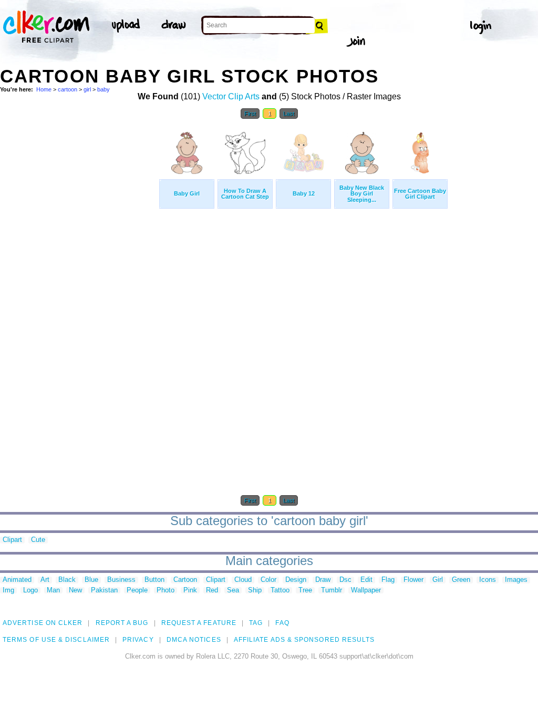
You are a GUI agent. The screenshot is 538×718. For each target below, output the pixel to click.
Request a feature (198, 623)
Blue (91, 580)
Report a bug (122, 623)
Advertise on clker (42, 623)
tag (256, 623)
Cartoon (185, 580)
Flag (388, 580)
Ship (255, 590)
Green (461, 580)
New (75, 590)
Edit (366, 580)
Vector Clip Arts (231, 96)
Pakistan (104, 590)
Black (67, 580)
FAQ (282, 623)
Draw (322, 580)
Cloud (243, 580)
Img (8, 590)
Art (44, 580)
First (250, 113)
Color (268, 580)
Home (43, 89)
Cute (38, 540)
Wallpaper (366, 590)
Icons (487, 580)
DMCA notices (194, 639)
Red (212, 590)
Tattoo (280, 590)
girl (87, 89)
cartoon (67, 89)
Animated (17, 580)
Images (516, 580)
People (137, 590)
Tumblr (331, 590)
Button (154, 580)
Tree (305, 590)
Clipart (12, 540)
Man (53, 590)
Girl (437, 580)
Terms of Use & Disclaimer (56, 639)
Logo (30, 590)
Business (121, 580)
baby (103, 89)
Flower (413, 580)
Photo (165, 590)
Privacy (138, 639)
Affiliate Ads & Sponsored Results (304, 639)
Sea (233, 590)
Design (295, 580)
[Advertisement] (79, 282)
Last (288, 113)
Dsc (345, 580)
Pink (190, 590)
